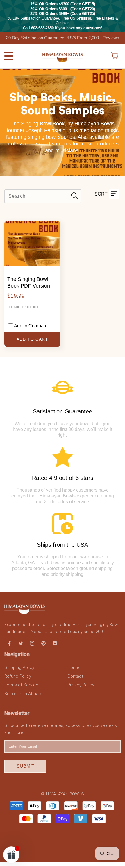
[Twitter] (21, 643)
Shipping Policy (19, 667)
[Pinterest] (43, 643)
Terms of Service (21, 685)
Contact (75, 676)
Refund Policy (17, 676)
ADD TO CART (32, 339)
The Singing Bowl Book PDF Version (28, 282)
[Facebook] (9, 643)
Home (73, 667)
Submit (25, 766)
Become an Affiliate (23, 693)
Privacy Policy (80, 685)
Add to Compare (31, 325)
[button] (11, 854)
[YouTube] (55, 643)
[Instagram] (32, 643)
